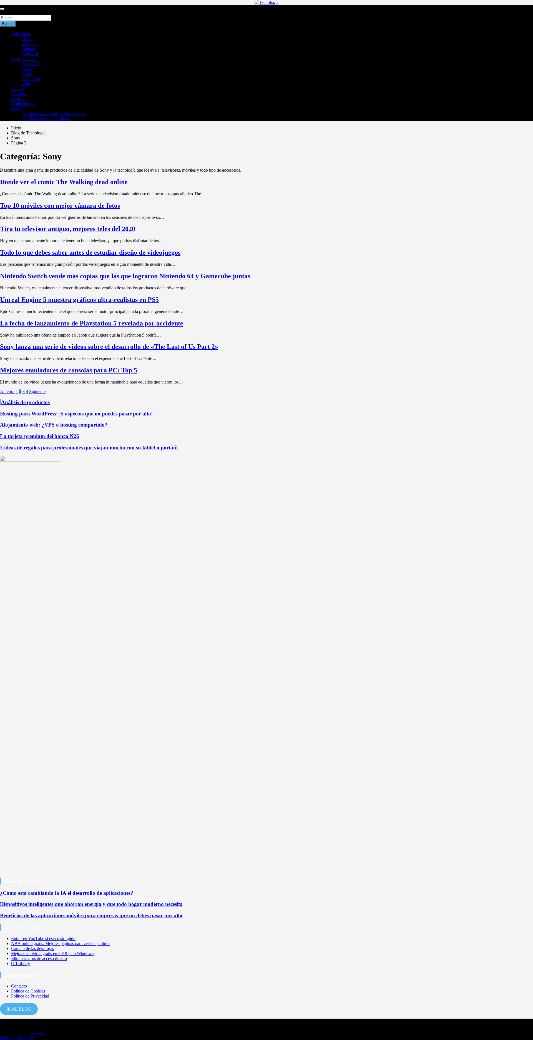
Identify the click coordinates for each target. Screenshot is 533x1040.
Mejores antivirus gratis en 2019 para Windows (52, 953)
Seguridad (30, 54)
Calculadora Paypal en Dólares (46, 119)
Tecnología (36, 1033)
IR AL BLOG (18, 1009)
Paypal (16, 109)
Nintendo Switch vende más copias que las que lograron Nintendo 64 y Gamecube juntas (125, 276)
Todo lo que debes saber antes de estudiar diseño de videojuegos (90, 252)
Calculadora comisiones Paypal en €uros (53, 114)
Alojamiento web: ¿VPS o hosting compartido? (53, 425)
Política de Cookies (28, 991)
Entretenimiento (23, 59)
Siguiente (37, 391)
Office (27, 39)
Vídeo (27, 84)
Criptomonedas (23, 104)
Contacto (19, 986)
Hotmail (28, 49)
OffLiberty (20, 963)
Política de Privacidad (30, 996)
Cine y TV (30, 64)
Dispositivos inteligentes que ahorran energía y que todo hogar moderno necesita (91, 904)
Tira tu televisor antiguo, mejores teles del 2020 (67, 228)
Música (27, 74)
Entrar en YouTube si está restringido (43, 938)
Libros (27, 69)
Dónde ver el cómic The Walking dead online (64, 182)
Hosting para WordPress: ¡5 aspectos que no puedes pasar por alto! (76, 414)
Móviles (17, 89)
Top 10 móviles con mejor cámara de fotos (60, 205)
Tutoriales (19, 94)
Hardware (18, 99)
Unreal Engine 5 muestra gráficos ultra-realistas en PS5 (79, 299)
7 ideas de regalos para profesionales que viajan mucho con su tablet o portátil (89, 447)
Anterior (7, 391)
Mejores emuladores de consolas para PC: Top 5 (68, 370)
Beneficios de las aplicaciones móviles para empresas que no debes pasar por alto (91, 915)
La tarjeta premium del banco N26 (39, 436)
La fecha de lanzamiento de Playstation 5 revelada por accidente (91, 323)
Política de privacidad (16, 1038)
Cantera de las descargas (32, 948)
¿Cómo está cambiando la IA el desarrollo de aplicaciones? (66, 893)
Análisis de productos (25, 402)
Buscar (6, 12)
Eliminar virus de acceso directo (39, 958)
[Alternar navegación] (2, 9)
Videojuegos (31, 79)
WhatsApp (30, 44)
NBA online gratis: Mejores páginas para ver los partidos (60, 943)
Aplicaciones (21, 34)
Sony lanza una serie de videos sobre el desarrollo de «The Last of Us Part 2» (109, 346)
